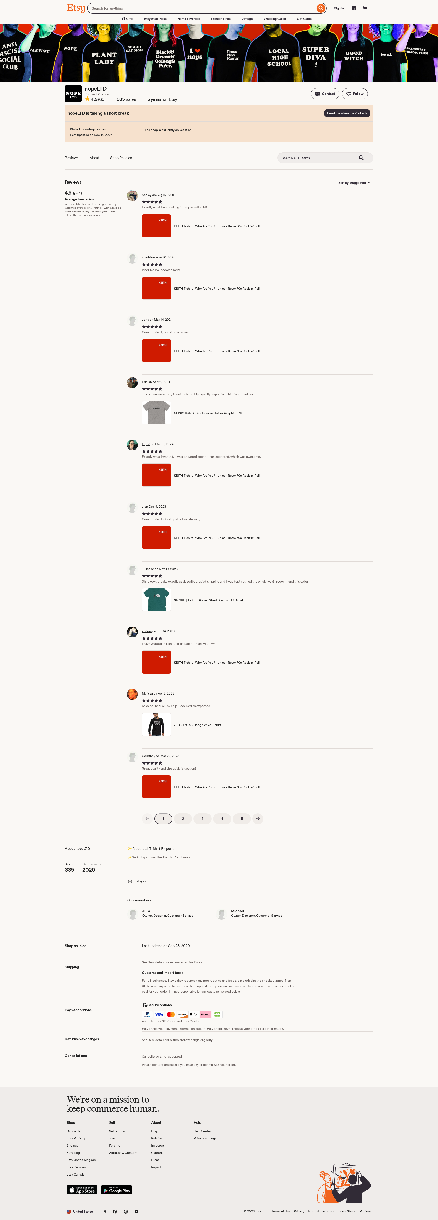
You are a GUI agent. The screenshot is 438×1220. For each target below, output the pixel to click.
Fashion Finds (221, 19)
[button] (325, 93)
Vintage (247, 19)
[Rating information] (87, 99)
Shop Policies (121, 158)
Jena (145, 319)
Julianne (148, 569)
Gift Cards (304, 19)
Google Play (116, 1189)
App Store (82, 1189)
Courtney (148, 756)
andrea (147, 631)
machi (146, 257)
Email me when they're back (347, 113)
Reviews (72, 158)
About (94, 158)
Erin (145, 382)
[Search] (321, 8)
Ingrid (146, 444)
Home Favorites (188, 19)
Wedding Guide (275, 19)
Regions (365, 1211)
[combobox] (201, 8)
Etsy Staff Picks (155, 19)
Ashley (146, 195)
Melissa (147, 693)
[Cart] (365, 8)
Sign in (339, 8)
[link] (147, 818)
